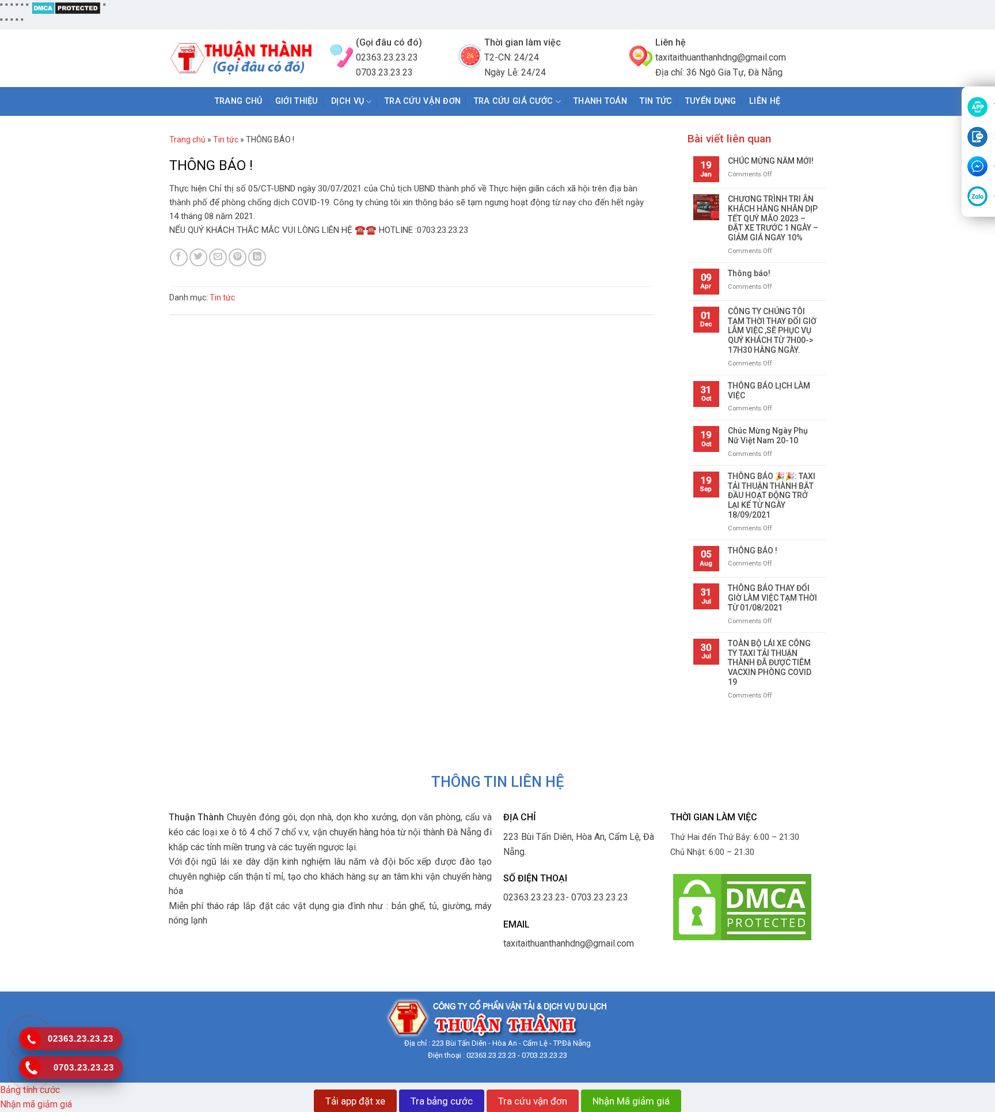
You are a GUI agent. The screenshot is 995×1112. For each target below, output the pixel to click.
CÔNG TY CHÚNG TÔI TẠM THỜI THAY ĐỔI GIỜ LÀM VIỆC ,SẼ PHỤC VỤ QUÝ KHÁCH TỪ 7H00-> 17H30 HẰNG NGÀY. (772, 331)
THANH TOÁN (600, 101)
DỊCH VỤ (347, 101)
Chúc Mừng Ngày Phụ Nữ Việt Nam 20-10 (768, 435)
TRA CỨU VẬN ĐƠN (423, 101)
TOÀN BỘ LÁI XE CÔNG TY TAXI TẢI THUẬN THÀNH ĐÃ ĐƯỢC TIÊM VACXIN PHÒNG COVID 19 (769, 663)
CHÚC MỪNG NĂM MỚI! (771, 160)
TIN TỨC (656, 101)
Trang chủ (239, 101)
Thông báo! (749, 273)
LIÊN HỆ (764, 101)
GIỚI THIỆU (296, 101)
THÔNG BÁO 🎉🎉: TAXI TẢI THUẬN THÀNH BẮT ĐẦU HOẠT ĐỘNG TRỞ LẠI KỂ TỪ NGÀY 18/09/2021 (771, 495)
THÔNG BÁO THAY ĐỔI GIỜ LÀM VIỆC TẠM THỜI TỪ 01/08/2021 (772, 597)
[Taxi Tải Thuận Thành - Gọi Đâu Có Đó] (241, 58)
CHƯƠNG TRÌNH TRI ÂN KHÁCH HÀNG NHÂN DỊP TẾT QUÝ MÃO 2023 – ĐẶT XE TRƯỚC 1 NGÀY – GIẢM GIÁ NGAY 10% (773, 218)
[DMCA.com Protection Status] (66, 7)
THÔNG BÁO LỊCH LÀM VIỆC (769, 390)
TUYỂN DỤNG (710, 101)
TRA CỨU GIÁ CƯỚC (513, 101)
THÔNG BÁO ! (752, 550)
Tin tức (225, 139)
